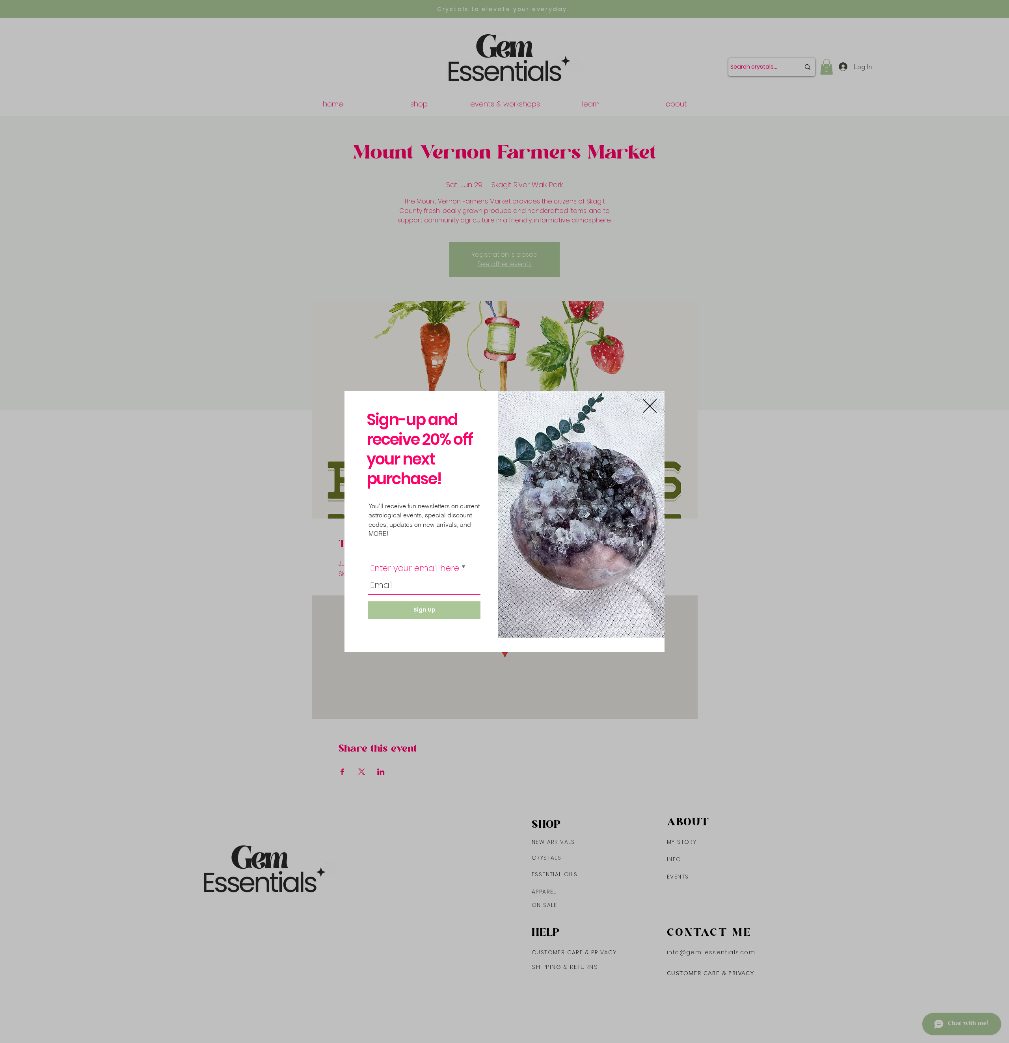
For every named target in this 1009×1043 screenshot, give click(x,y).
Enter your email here (414, 568)
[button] (650, 406)
